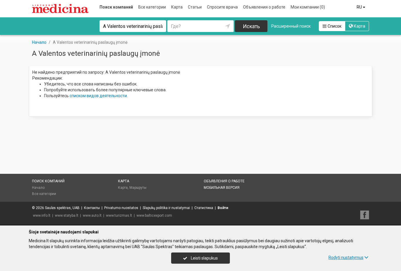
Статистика (203, 208)
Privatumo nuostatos (121, 208)
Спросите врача (222, 7)
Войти (223, 208)
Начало (38, 188)
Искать (251, 26)
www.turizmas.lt (119, 215)
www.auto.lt (92, 215)
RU (360, 7)
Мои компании (308, 7)
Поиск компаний (116, 7)
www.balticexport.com (154, 215)
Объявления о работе (264, 7)
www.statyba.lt (66, 215)
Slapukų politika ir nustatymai (166, 208)
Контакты (92, 208)
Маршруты (137, 188)
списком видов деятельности (98, 95)
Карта (177, 7)
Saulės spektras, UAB (62, 208)
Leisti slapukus (204, 258)
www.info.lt (41, 215)
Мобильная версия (222, 188)
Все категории (152, 7)
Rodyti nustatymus (345, 257)
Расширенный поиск (291, 26)
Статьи (195, 7)
